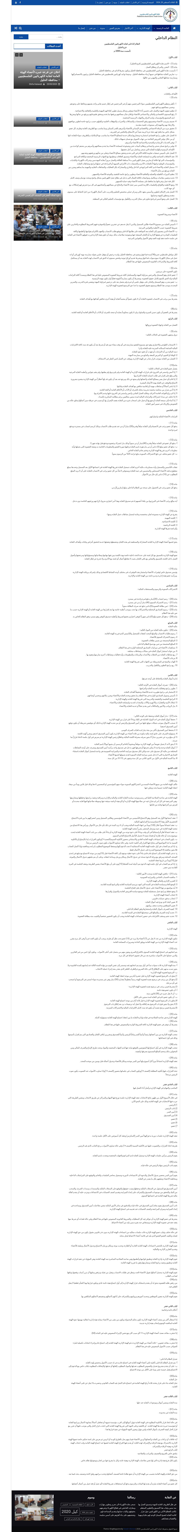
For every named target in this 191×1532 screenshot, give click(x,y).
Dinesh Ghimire (129, 1529)
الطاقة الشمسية (77, 1505)
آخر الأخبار (135, 2)
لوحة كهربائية (89, 1519)
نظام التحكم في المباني (73, 1519)
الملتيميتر (65, 1505)
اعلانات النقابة (124, 2)
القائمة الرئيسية (162, 28)
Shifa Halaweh (35, 84)
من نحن (108, 2)
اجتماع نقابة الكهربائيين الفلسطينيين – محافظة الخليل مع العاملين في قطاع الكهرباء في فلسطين (39, 231)
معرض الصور (114, 28)
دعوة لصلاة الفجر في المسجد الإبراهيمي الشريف (39, 195)
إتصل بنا (99, 2)
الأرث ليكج (90, 1505)
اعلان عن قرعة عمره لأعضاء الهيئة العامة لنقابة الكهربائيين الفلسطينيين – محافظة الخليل (39, 76)
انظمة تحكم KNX (87, 1512)
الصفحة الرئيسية (148, 2)
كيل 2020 (70, 1511)
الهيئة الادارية (145, 28)
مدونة (115, 2)
